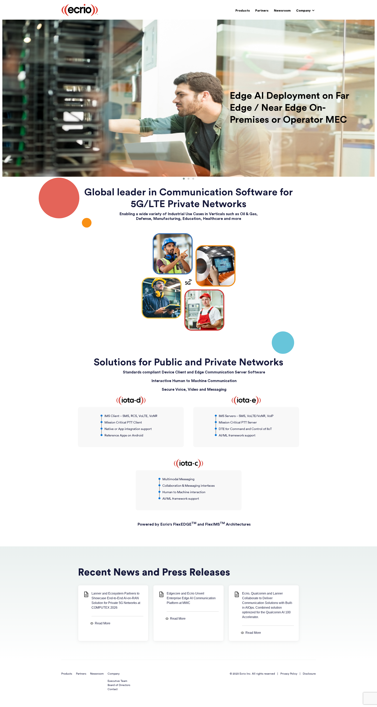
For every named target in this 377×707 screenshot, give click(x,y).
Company (303, 10)
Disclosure (309, 673)
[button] (183, 179)
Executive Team (117, 681)
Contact (113, 689)
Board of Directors (119, 685)
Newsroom (282, 10)
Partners (261, 10)
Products (242, 10)
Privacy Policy (288, 673)
